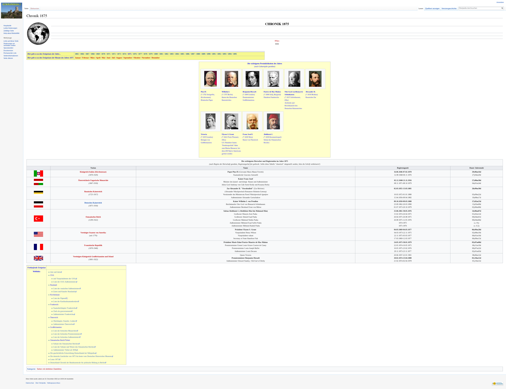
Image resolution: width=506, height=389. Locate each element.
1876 (135, 54)
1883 (172, 54)
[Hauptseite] (11, 10)
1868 (92, 54)
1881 (161, 54)
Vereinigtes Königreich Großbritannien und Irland (93, 257)
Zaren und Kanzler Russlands (64, 292)
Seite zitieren (8, 58)
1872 (114, 54)
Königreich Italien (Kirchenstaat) (93, 172)
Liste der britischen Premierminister (66, 334)
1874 (124, 54)
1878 (145, 54)
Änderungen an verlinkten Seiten (10, 44)
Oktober (137, 58)
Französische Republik (93, 245)
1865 (77, 54)
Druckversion (8, 51)
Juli (113, 58)
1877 (140, 54)
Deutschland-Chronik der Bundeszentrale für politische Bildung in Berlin (77, 363)
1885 (182, 54)
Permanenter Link (10, 53)
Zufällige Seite (9, 31)
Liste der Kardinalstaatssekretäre (65, 301)
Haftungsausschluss (53, 383)
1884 (177, 54)
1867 (87, 54)
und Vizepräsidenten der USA (64, 279)
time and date (55, 272)
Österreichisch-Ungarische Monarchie (93, 180)
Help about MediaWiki (11, 33)
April (98, 58)
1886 (187, 54)
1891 (214, 54)
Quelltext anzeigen (432, 9)
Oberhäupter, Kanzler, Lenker (64, 321)
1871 (108, 54)
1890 (208, 54)
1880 (156, 54)
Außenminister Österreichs (63, 324)
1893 (224, 54)
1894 (230, 54)
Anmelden (500, 2)
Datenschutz (30, 383)
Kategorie (31, 369)
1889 (203, 54)
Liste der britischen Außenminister (66, 337)
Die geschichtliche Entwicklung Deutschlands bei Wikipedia (72, 353)
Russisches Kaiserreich (93, 192)
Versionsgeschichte (449, 9)
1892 (219, 54)
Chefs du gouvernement (62, 311)
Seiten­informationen (11, 56)
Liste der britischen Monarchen (64, 331)
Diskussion (34, 9)
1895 (235, 54)
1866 (82, 54)
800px (277, 41)
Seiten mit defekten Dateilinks (49, 369)
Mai (103, 58)
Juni (108, 58)
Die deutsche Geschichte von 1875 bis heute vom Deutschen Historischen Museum (80, 356)
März (92, 58)
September (127, 58)
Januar (78, 58)
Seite (26, 9)
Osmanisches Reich (93, 217)
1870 (103, 54)
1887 (193, 54)
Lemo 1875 (54, 359)
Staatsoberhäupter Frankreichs (64, 308)
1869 (98, 54)
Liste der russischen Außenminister (66, 289)
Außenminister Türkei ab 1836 (64, 350)
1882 (166, 54)
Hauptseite (7, 26)
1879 (150, 54)
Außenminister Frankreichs (63, 314)
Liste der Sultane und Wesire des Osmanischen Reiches (73, 347)
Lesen (421, 9)
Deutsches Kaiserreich (93, 203)
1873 (119, 54)
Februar (85, 58)
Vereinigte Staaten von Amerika (93, 233)
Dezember (156, 58)
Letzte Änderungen (10, 28)
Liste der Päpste (59, 298)
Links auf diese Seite (11, 41)
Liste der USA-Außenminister (64, 282)
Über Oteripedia (40, 383)
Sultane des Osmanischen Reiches (65, 344)
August (119, 58)
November (146, 58)
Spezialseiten (8, 48)
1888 (198, 54)
